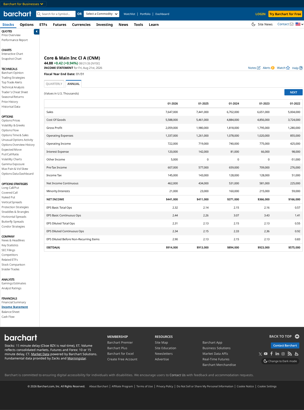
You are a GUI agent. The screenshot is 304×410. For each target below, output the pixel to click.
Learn (154, 24)
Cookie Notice (245, 386)
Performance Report (15, 40)
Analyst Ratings (11, 288)
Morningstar (76, 358)
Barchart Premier (120, 342)
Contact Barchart (285, 345)
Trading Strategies (13, 78)
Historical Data (11, 107)
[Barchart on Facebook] (272, 354)
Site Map (161, 342)
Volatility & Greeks (13, 125)
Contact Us (178, 375)
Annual (73, 84)
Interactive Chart (12, 54)
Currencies (81, 24)
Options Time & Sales (15, 135)
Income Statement (15, 307)
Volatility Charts (12, 159)
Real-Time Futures (216, 359)
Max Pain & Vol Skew (15, 169)
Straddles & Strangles (15, 212)
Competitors (10, 255)
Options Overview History (18, 145)
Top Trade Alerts (12, 82)
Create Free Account (122, 359)
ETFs (43, 24)
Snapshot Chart (12, 59)
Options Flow (10, 130)
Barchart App (212, 342)
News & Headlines (13, 240)
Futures (59, 24)
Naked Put (8, 197)
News (123, 24)
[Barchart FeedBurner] (296, 354)
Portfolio (145, 14)
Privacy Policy (164, 386)
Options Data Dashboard (18, 174)
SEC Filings (8, 250)
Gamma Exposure (13, 164)
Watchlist (129, 14)
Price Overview (11, 35)
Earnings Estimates (14, 283)
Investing (104, 24)
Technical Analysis (13, 87)
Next (293, 92)
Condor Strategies (13, 226)
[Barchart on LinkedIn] (277, 354)
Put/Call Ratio (10, 154)
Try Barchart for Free (285, 14)
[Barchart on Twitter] (260, 354)
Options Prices (11, 120)
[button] (299, 24)
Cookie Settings (267, 386)
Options (27, 24)
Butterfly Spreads (13, 221)
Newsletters (164, 353)
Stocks (8, 24)
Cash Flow (8, 317)
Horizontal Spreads (14, 217)
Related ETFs (10, 260)
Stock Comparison (13, 264)
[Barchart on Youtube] (266, 354)
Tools (138, 24)
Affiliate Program (122, 386)
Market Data (40, 354)
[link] (297, 68)
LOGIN (260, 14)
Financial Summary (14, 302)
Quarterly (54, 84)
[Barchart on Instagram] (283, 354)
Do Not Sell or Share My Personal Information (205, 386)
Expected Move (11, 150)
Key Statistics (10, 245)
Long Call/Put (10, 188)
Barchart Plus (117, 348)
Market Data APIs (215, 353)
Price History (10, 102)
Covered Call (10, 193)
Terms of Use (144, 386)
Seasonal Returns (13, 97)
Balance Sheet (10, 312)
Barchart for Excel (120, 353)
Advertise (162, 359)
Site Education (165, 348)
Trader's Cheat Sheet (15, 92)
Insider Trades (10, 269)
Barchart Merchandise (219, 365)
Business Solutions (217, 348)
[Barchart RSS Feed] (289, 354)
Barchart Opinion (13, 73)
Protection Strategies (15, 207)
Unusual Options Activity (17, 140)
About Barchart (98, 386)
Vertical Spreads (12, 202)
